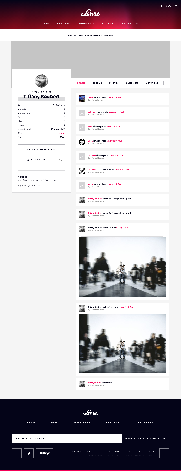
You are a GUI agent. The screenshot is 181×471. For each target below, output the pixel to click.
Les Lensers (129, 23)
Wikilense (64, 23)
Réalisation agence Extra (140, 456)
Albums (97, 83)
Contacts (92, 155)
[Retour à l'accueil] (90, 12)
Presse (141, 452)
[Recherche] (161, 6)
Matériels (152, 83)
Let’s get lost (122, 227)
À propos (76, 452)
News (46, 23)
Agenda (108, 23)
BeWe (90, 97)
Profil (81, 83)
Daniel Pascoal (94, 169)
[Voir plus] (165, 83)
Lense (31, 422)
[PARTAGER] (60, 159)
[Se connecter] (176, 6)
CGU (151, 452)
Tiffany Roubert (95, 198)
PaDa (90, 126)
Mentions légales (109, 452)
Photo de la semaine (90, 35)
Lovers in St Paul (114, 97)
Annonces (87, 23)
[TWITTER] (29, 453)
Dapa (90, 141)
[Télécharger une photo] (168, 6)
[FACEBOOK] (17, 453)
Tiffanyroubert (88, 367)
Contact (91, 452)
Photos (72, 35)
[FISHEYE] (44, 453)
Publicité (129, 452)
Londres (61, 133)
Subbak (91, 112)
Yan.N (90, 184)
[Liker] (160, 321)
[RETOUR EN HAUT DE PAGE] (164, 453)
